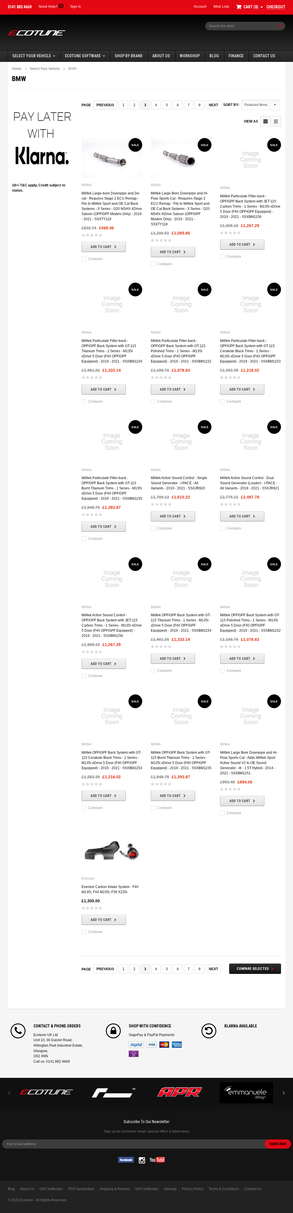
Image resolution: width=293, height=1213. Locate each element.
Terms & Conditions (224, 1189)
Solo (133, 1054)
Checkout (275, 7)
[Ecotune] (46, 1091)
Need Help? (48, 7)
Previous (105, 105)
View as (251, 121)
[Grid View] (266, 121)
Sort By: (231, 105)
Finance (236, 56)
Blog (214, 56)
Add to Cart (101, 247)
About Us (161, 56)
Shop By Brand (128, 56)
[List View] (276, 121)
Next (213, 105)
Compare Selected (253, 969)
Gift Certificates (147, 1189)
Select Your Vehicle (31, 56)
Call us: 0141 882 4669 (51, 1062)
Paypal (136, 1044)
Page (86, 105)
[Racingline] (113, 1092)
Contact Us (264, 56)
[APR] (179, 1092)
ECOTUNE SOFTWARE (83, 56)
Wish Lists (221, 7)
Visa (152, 1044)
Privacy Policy (192, 1189)
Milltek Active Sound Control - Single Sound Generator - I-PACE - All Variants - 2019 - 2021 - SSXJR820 (179, 483)
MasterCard (164, 1044)
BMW (72, 69)
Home (16, 69)
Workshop (190, 56)
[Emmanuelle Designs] (246, 1092)
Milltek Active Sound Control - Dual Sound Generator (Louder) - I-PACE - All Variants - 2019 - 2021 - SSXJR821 (249, 483)
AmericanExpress (177, 1044)
